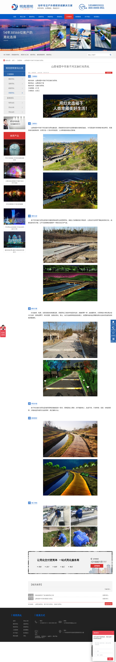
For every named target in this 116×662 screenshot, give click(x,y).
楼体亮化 (32, 17)
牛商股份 (37, 636)
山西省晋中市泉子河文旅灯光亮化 (33, 60)
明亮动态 (11, 103)
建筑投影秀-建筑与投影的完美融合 (14, 251)
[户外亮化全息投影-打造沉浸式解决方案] (14, 216)
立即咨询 (97, 566)
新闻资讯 (10, 98)
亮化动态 (11, 112)
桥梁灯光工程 (25, 54)
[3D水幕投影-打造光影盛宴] (14, 193)
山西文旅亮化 (39, 604)
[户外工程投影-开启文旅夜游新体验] (14, 147)
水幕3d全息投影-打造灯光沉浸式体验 (15, 182)
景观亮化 (59, 17)
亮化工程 (22, 17)
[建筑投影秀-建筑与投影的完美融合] (14, 239)
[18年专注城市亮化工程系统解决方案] (55, 5)
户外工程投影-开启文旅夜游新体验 (14, 159)
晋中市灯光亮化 (48, 604)
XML (24, 635)
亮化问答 (11, 107)
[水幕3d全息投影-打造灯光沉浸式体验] (14, 170)
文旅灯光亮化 (57, 604)
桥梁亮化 (50, 17)
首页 (14, 17)
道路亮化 (41, 17)
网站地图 (15, 635)
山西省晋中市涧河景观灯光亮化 (44, 599)
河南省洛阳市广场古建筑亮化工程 (44, 595)
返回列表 (109, 72)
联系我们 (96, 17)
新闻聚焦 (78, 17)
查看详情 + (106, 595)
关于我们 (87, 17)
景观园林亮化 (15, 54)
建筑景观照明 (41, 54)
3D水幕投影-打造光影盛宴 (14, 204)
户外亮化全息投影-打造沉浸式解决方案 (14, 228)
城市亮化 (32, 54)
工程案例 (69, 17)
